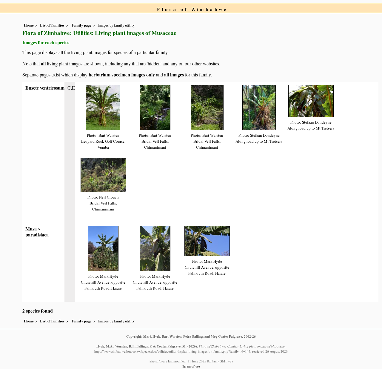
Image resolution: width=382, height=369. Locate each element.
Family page (81, 25)
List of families (52, 25)
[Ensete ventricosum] (103, 106)
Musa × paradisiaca (37, 231)
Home (29, 25)
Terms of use (191, 366)
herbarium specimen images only (122, 74)
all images (174, 74)
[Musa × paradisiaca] (103, 247)
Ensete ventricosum (44, 87)
